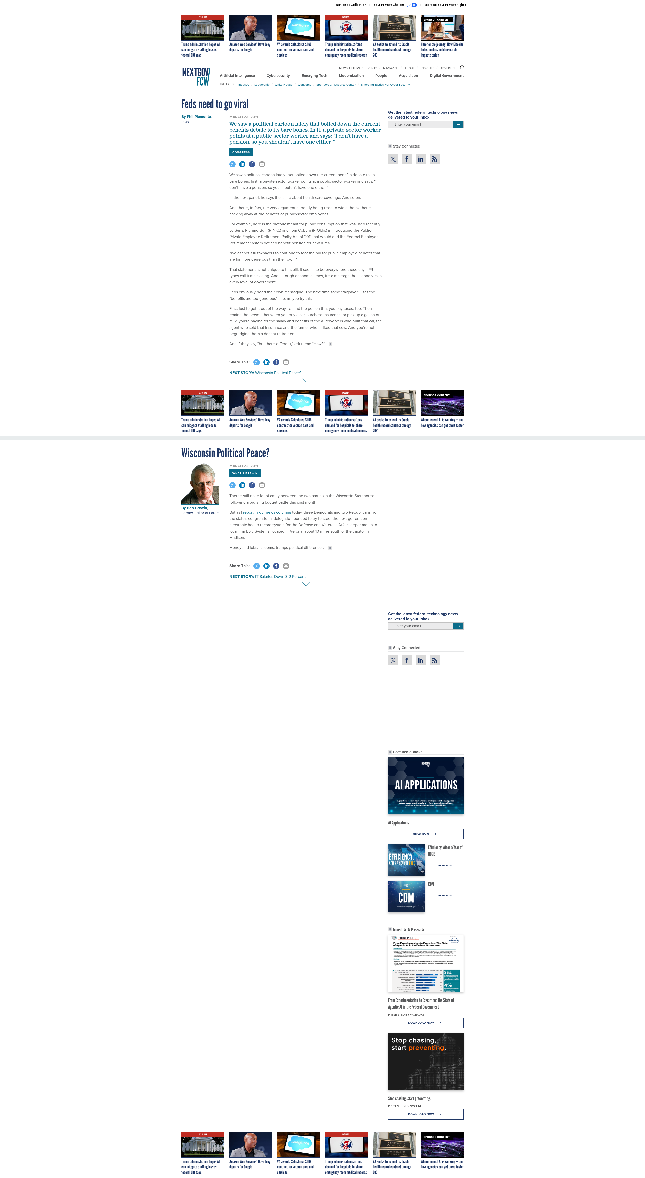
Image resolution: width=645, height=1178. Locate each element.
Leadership (262, 84)
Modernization (351, 75)
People (381, 75)
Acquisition (408, 75)
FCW (185, 121)
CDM (431, 884)
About (410, 68)
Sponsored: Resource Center (336, 84)
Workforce (304, 84)
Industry (243, 84)
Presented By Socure (405, 1106)
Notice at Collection (351, 5)
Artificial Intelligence (237, 75)
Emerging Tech (314, 75)
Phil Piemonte (199, 117)
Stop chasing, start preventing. (409, 1098)
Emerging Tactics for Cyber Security (385, 84)
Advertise (448, 68)
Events (371, 68)
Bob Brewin (197, 508)
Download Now (421, 1022)
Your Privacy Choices (389, 5)
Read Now (421, 833)
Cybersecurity (278, 75)
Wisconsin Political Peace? (278, 372)
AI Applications (398, 823)
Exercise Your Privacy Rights (445, 5)
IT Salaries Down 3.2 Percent (280, 576)
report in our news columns (267, 512)
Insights (427, 68)
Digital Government (447, 75)
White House (284, 84)
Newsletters (349, 68)
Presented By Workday (406, 1014)
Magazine (391, 68)
